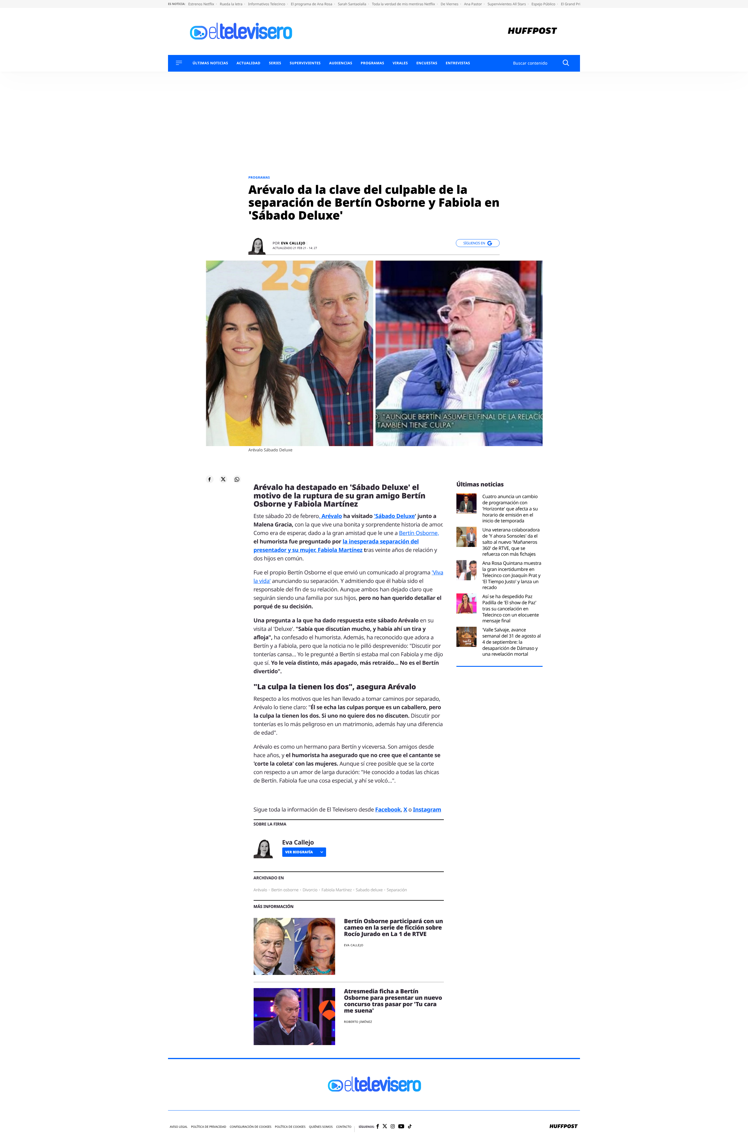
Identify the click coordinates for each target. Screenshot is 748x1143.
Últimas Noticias (210, 63)
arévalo (260, 890)
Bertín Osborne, (419, 533)
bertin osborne (284, 890)
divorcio (309, 890)
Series (275, 63)
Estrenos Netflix (201, 3)
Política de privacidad (208, 1127)
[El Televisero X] (384, 1126)
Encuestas (426, 63)
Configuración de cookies (250, 1127)
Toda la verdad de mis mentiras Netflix (404, 3)
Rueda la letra (231, 3)
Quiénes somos (321, 1127)
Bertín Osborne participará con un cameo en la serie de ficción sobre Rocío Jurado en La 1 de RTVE (393, 927)
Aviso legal (179, 1127)
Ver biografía (299, 852)
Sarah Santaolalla (352, 3)
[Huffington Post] (532, 31)
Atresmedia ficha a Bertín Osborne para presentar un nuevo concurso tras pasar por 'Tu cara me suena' (393, 1000)
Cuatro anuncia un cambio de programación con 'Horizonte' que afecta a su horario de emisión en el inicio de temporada (510, 508)
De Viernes (450, 3)
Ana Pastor (473, 3)
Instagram (427, 809)
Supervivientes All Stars (507, 3)
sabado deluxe (369, 890)
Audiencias (340, 63)
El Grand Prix (572, 3)
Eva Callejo (293, 243)
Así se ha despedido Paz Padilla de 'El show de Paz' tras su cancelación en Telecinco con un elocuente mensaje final (510, 608)
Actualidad (249, 63)
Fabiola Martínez (336, 890)
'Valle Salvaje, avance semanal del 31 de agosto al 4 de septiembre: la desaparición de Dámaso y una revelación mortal (511, 642)
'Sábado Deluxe (394, 516)
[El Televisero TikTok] (410, 1126)
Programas (372, 63)
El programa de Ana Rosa (312, 3)
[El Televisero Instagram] (393, 1126)
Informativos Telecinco (267, 3)
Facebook (388, 809)
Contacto (343, 1127)
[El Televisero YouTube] (401, 1126)
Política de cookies (290, 1127)
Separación (397, 890)
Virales (400, 63)
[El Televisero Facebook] (377, 1127)
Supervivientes (305, 63)
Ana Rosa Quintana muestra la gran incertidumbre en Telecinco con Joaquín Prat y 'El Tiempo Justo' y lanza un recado (511, 575)
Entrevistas (458, 63)
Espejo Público (543, 3)
